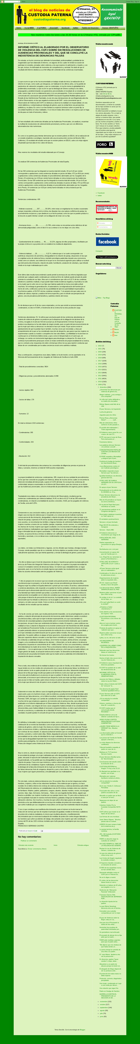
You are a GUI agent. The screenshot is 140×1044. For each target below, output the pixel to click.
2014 (100, 369)
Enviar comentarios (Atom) (37, 849)
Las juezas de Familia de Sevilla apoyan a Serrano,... (111, 738)
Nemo (117, 329)
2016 (100, 364)
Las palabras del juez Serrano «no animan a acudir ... (110, 446)
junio (102, 1016)
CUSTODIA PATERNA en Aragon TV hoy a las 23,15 (110, 767)
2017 (100, 361)
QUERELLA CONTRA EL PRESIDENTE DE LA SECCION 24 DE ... (108, 996)
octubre (103, 1004)
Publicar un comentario (29, 841)
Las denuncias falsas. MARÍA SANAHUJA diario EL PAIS (110, 588)
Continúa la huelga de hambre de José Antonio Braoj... (110, 462)
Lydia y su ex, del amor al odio (110, 638)
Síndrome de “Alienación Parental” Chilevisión (108, 891)
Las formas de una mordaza (109, 816)
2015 (100, 366)
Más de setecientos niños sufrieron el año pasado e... (110, 423)
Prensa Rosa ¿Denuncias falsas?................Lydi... (108, 419)
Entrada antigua (83, 845)
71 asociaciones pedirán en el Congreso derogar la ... (110, 510)
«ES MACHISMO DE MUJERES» (107, 641)
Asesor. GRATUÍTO (110, 28)
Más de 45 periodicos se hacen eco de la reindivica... (110, 501)
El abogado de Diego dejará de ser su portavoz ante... (110, 970)
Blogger (82, 1030)
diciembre (103, 387)
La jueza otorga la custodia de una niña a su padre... (110, 950)
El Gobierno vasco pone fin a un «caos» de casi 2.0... (111, 433)
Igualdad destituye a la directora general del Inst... (111, 476)
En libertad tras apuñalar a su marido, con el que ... (110, 772)
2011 (100, 378)
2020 (100, 352)
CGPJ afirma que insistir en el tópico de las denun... (110, 812)
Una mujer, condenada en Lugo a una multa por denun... (110, 984)
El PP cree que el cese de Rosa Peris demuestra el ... (110, 438)
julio (101, 1013)
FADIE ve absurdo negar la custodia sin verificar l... (109, 840)
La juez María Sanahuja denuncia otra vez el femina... (111, 907)
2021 (100, 349)
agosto (102, 1010)
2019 (100, 355)
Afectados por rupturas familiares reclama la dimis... (110, 777)
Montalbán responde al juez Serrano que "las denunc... (110, 472)
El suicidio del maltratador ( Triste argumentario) (109, 428)
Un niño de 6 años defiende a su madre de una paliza (110, 400)
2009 (100, 384)
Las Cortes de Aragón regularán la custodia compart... (111, 859)
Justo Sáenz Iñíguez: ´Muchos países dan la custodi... (110, 820)
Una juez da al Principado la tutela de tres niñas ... (109, 923)
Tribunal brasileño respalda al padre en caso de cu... (110, 748)
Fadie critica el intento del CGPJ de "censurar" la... (111, 685)
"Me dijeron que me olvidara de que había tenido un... (110, 946)
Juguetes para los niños (108, 415)
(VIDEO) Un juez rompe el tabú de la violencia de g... (110, 825)
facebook (65, 28)
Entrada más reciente (26, 845)
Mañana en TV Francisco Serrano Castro (108, 753)
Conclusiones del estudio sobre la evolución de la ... (110, 762)
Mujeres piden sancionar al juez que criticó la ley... (111, 593)
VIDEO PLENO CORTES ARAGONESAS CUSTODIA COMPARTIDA (110, 721)
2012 (100, 375)
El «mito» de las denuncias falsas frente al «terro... (109, 881)
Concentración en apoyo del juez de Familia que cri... (109, 553)
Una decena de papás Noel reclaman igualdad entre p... (110, 690)
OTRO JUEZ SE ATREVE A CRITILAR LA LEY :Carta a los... (110, 563)
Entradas (101, 223)
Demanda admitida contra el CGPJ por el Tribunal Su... (109, 873)
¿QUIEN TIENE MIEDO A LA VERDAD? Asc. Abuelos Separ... (109, 728)
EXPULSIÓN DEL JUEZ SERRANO (108, 538)
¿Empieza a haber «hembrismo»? (106, 608)
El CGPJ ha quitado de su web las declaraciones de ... (110, 668)
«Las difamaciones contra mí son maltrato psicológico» (110, 467)
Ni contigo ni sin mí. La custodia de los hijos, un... (111, 598)
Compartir (99, 251)
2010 (100, 381)
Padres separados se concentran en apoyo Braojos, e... (111, 544)
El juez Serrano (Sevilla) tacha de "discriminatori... (110, 758)
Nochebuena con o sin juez (109, 549)
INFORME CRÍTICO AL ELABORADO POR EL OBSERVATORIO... (108, 674)
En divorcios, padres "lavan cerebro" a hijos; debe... (109, 960)
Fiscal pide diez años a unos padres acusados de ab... (109, 791)
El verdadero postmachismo (109, 519)
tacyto (117, 332)
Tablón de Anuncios (90, 28)
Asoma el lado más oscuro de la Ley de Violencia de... (111, 659)
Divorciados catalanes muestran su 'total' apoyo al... (111, 515)
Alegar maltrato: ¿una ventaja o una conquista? (110, 395)
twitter (75, 28)
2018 (100, 358)
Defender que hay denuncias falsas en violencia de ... (110, 651)
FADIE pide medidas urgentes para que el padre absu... (110, 941)
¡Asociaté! (54, 28)
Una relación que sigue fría (109, 988)
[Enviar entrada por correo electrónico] (41, 831)
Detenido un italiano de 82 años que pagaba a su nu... (111, 886)
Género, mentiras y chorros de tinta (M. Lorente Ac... (110, 704)
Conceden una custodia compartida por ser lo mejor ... (110, 913)
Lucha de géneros (106, 412)
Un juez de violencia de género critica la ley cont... (110, 854)
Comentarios (103, 227)
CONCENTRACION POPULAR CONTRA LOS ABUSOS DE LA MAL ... (110, 451)
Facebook (101, 193)
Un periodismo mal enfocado (109, 932)
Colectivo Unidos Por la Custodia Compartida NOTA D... (110, 807)
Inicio (19, 28)
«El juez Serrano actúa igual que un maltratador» (109, 569)
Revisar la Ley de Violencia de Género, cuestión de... (110, 849)
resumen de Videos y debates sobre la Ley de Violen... (110, 680)
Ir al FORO (41, 28)
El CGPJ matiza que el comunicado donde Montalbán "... (107, 710)
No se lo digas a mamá (108, 877)
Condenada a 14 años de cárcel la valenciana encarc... (111, 574)
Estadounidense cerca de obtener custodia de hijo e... (110, 715)
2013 (100, 372)
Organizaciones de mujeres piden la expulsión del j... (109, 579)
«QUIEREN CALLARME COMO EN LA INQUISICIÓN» (110, 646)
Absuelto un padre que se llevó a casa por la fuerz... (110, 796)
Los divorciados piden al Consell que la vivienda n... (111, 734)
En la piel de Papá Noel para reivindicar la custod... (109, 505)
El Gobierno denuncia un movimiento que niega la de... (111, 534)
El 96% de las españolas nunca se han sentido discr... (110, 868)
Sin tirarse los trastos (107, 655)
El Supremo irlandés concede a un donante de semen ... (110, 864)
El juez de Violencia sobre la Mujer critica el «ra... (109, 918)
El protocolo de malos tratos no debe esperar (110, 974)
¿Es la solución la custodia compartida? (109, 699)
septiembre (104, 1007)
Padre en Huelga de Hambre (109, 991)
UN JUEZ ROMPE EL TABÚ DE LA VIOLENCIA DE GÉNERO (110, 844)
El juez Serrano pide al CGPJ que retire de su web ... (110, 694)
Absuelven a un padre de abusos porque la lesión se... (110, 965)
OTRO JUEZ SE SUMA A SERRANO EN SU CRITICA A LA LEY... (110, 482)
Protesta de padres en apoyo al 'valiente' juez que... (110, 629)
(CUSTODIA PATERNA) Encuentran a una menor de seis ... (110, 618)
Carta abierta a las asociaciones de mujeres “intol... (111, 612)
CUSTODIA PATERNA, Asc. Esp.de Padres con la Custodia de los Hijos (118, 318)
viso (116, 335)
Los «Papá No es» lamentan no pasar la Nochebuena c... (110, 558)
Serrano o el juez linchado (109, 522)
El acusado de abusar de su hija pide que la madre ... (111, 936)
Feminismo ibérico (106, 442)
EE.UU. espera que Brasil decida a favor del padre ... (110, 584)
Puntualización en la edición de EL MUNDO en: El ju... (110, 491)
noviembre (104, 1001)
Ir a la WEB (29, 28)
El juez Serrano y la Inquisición (110, 409)
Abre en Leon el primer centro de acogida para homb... (110, 624)
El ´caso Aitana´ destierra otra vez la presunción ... (110, 955)
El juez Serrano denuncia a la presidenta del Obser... (110, 496)
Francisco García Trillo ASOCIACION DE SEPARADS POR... (111, 896)
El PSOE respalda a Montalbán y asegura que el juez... (110, 457)
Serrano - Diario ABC (107, 530)
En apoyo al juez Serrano (108, 487)
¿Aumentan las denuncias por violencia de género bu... (110, 390)
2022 (100, 346)
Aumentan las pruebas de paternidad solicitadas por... (110, 928)
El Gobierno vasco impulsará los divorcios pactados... (111, 664)
